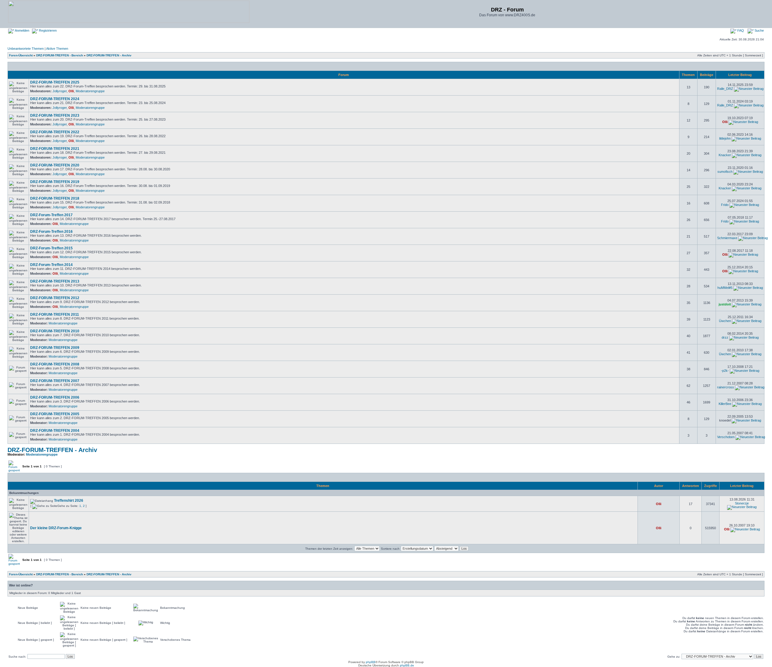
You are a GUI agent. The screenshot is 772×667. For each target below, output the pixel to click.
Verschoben (726, 437)
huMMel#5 (724, 287)
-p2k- (725, 370)
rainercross (725, 387)
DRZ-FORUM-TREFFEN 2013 (54, 281)
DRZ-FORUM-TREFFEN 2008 (54, 364)
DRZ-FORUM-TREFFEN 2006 (54, 397)
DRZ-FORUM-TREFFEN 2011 (54, 314)
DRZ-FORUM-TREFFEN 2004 (54, 430)
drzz (725, 337)
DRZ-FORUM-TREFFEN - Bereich (59, 55)
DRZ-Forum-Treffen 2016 (51, 231)
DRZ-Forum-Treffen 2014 (51, 265)
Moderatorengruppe (90, 91)
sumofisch (724, 171)
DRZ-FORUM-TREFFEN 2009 (54, 348)
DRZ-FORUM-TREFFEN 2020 (54, 165)
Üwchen (725, 321)
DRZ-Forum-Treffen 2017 (51, 215)
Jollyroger (59, 91)
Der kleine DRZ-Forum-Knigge (56, 528)
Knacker (725, 155)
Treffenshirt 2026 (68, 500)
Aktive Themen (57, 48)
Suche (759, 30)
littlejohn (725, 138)
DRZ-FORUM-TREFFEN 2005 (54, 414)
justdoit (725, 304)
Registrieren (47, 30)
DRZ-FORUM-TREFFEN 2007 (54, 381)
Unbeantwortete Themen (26, 48)
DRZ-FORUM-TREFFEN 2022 (54, 132)
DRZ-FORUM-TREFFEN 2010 (54, 331)
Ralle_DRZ (725, 88)
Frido (725, 205)
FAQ (740, 30)
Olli (71, 91)
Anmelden (21, 30)
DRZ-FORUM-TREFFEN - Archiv (109, 55)
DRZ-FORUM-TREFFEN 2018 (54, 198)
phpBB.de (407, 665)
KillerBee (725, 404)
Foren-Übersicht (21, 55)
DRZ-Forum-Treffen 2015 (51, 248)
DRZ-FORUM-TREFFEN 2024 (54, 99)
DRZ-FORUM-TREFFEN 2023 (54, 115)
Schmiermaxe (727, 238)
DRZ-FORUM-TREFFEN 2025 (54, 82)
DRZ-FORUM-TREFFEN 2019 (54, 182)
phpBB (370, 662)
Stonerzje (742, 503)
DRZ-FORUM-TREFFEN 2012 (54, 298)
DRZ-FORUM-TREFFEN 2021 (54, 149)
